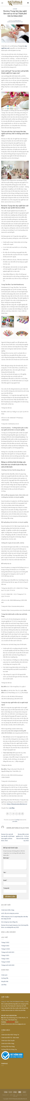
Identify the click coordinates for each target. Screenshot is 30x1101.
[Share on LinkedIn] (22, 813)
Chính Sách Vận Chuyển (8, 1040)
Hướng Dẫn (4, 978)
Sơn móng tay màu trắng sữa (9, 922)
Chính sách (4, 975)
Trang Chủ (5, 1095)
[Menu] (2, 3)
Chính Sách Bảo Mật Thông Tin (10, 1034)
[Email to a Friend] (16, 813)
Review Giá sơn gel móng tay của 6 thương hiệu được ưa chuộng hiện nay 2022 (14, 926)
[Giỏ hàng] (28, 3)
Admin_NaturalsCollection (15, 21)
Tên (4, 872)
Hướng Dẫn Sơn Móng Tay (9, 1049)
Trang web (6, 888)
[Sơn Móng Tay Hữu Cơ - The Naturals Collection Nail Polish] (15, 3)
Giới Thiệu (13, 1095)
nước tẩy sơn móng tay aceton (10, 913)
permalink (14, 821)
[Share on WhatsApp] (7, 813)
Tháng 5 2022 (5, 942)
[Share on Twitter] (13, 813)
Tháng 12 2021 (5, 949)
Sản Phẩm (19, 1095)
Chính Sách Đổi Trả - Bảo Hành (10, 1037)
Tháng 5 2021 (5, 955)
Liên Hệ (15, 1096)
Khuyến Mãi (4, 981)
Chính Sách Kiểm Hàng (7, 910)
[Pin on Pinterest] (19, 813)
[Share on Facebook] (10, 813)
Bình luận (6, 858)
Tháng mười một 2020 (7, 965)
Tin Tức (25, 1095)
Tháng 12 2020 (5, 962)
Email (5, 880)
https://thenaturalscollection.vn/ (17, 804)
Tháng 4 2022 (5, 945)
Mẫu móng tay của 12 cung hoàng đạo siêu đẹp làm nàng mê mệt (14, 917)
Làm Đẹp (15, 8)
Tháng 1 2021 (5, 958)
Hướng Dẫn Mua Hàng (8, 1046)
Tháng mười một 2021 (7, 952)
